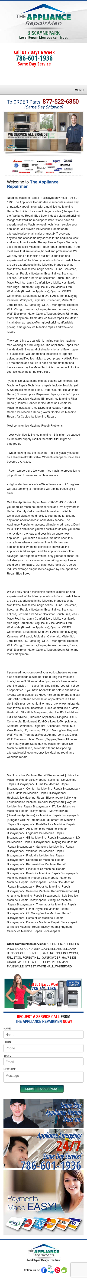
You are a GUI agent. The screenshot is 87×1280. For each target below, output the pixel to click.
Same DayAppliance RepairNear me (63, 1112)
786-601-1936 (34, 58)
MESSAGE (9, 1069)
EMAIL (7, 1055)
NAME (7, 1028)
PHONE (8, 1042)
